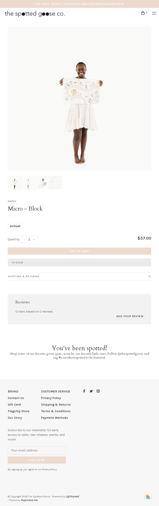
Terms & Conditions (56, 411)
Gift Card (14, 404)
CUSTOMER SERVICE (55, 391)
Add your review (129, 316)
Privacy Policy (51, 398)
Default (15, 226)
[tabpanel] (79, 98)
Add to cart (79, 251)
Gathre (12, 201)
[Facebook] (84, 391)
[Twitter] (91, 391)
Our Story (15, 418)
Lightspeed (72, 496)
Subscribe (36, 460)
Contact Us (16, 398)
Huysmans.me (29, 500)
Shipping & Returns (23, 276)
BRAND (13, 391)
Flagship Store (18, 411)
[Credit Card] (147, 498)
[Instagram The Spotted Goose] (98, 391)
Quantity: (14, 239)
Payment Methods (54, 418)
